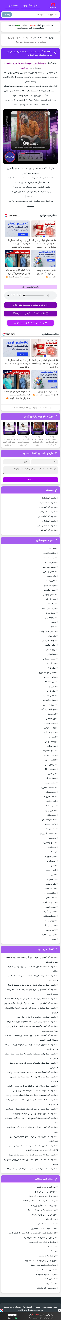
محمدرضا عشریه (48, 787)
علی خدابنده (50, 681)
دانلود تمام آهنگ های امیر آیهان (30, 322)
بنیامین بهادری (49, 934)
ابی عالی (52, 773)
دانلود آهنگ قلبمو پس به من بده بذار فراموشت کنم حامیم (30, 1003)
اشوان (53, 865)
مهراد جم (52, 603)
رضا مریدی (51, 884)
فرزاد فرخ (52, 668)
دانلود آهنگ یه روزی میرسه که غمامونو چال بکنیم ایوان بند (30, 1021)
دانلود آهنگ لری (49, 521)
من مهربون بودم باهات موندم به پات (39, 1237)
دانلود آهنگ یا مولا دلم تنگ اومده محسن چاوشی (34, 1090)
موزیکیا (52, 1251)
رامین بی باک (50, 925)
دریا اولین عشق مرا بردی (45, 1191)
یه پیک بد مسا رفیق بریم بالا (43, 1205)
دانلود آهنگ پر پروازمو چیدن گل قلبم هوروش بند (34, 1113)
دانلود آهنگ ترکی (48, 498)
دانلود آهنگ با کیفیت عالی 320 (29, 305)
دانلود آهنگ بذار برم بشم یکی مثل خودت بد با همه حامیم (30, 998)
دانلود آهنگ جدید (30, 5)
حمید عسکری (50, 723)
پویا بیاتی (51, 654)
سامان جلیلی (50, 677)
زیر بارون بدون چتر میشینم (44, 1214)
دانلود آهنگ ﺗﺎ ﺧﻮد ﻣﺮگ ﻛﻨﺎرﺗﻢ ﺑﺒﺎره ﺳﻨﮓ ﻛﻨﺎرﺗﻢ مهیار (32, 1155)
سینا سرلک (51, 778)
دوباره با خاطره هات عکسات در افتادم (39, 1200)
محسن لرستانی (49, 659)
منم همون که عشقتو (46, 1288)
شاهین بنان (50, 810)
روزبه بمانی (51, 718)
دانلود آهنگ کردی (48, 511)
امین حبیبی (50, 856)
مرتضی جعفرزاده (48, 695)
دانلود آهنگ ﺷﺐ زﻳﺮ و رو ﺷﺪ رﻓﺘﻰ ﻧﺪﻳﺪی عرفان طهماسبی (30, 1109)
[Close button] (59, 1310)
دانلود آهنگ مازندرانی (46, 525)
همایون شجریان (49, 819)
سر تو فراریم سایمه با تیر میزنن (42, 1196)
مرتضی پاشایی (49, 571)
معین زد (52, 686)
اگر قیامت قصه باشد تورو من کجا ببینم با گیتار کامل (32, 1233)
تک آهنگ (51, 1246)
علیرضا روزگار (50, 769)
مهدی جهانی (50, 732)
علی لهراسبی (50, 764)
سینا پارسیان (50, 557)
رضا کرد (52, 851)
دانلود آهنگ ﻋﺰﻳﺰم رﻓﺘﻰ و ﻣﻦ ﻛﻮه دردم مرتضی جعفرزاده (31, 1168)
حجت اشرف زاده (49, 608)
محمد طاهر (51, 897)
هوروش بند (51, 599)
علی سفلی (51, 815)
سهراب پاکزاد (50, 920)
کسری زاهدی (50, 907)
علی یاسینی (50, 617)
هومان (53, 939)
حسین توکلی (50, 911)
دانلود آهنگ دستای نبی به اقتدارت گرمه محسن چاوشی (31, 1086)
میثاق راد (52, 847)
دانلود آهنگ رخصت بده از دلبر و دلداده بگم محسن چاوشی (30, 1095)
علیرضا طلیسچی (48, 640)
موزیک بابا (51, 1283)
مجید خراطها (50, 782)
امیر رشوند (51, 874)
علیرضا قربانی (50, 805)
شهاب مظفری (50, 585)
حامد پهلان (51, 828)
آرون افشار (51, 649)
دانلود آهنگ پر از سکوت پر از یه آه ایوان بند (36, 1017)
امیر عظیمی (50, 801)
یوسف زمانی (50, 741)
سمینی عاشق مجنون (46, 1269)
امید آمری (51, 737)
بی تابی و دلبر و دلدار (46, 1187)
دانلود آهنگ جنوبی (47, 507)
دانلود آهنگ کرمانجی (46, 516)
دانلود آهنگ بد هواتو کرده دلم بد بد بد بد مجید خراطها (32, 985)
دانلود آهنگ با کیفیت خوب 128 (29, 313)
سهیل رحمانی (50, 916)
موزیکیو (52, 37)
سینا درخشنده (49, 700)
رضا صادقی (51, 576)
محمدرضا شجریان (48, 833)
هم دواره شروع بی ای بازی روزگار (41, 1210)
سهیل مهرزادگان (48, 709)
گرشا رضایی (50, 645)
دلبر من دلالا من (49, 1278)
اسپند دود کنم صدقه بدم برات (42, 1228)
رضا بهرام (52, 636)
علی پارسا (51, 879)
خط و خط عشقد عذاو (47, 1223)
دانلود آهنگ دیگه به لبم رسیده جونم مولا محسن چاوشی (31, 1072)
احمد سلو (52, 548)
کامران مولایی (50, 580)
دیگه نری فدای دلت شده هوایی (42, 1242)
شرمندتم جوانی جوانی (46, 1274)
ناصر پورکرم (51, 930)
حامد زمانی (51, 861)
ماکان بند (52, 626)
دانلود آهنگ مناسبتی (46, 530)
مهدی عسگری (49, 902)
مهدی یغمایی (49, 842)
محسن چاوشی (49, 594)
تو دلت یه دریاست (47, 1256)
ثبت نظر (30, 479)
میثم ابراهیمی (49, 590)
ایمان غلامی (50, 870)
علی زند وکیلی (49, 704)
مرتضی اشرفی (50, 553)
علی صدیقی (50, 792)
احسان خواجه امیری (47, 672)
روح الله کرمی (50, 727)
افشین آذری (50, 760)
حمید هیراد (51, 613)
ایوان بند (52, 714)
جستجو (7, 14)
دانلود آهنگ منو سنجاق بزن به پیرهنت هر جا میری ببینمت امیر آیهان (29, 53)
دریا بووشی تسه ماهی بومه (43, 1265)
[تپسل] (1, 1310)
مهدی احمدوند (49, 750)
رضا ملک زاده (50, 888)
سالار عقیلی (50, 562)
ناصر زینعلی (50, 824)
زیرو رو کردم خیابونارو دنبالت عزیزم (40, 1260)
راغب (53, 622)
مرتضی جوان (50, 893)
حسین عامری (50, 755)
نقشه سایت (12, 5)
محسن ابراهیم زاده (48, 631)
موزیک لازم (51, 1219)
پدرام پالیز (51, 746)
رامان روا (52, 838)
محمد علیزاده (50, 796)
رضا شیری (51, 663)
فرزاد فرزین (51, 691)
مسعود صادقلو (49, 567)
